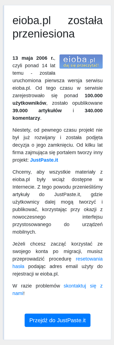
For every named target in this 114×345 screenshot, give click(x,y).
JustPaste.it (44, 160)
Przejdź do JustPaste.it (57, 320)
